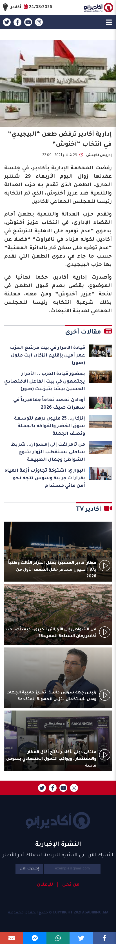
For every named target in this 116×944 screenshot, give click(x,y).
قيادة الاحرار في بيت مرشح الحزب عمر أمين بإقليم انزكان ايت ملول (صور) (47, 356)
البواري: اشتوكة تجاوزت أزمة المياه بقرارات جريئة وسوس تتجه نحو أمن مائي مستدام (45, 478)
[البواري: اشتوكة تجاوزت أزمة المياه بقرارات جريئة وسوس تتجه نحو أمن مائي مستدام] (100, 473)
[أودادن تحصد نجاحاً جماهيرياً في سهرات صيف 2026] (100, 403)
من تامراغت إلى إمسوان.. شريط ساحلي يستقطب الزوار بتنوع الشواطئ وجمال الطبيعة (48, 452)
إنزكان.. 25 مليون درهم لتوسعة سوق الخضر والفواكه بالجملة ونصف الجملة (49, 426)
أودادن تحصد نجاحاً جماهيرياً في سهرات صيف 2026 (49, 404)
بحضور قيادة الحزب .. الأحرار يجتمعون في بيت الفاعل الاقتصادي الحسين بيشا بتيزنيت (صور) (44, 382)
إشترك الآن (29, 869)
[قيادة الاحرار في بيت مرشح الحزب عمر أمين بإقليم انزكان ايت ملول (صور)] (100, 350)
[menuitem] (68, 884)
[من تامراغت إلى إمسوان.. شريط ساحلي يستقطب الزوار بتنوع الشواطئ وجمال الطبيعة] (100, 447)
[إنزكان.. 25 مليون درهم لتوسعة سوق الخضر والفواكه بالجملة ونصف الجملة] (100, 421)
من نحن (70, 884)
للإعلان (45, 884)
